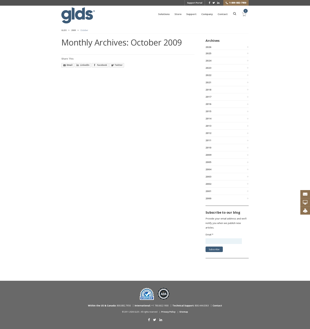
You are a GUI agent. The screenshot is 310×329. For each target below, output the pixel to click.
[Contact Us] (305, 194)
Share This (67, 58)
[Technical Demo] (305, 202)
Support (191, 14)
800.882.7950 (109, 305)
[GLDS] (78, 22)
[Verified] (147, 294)
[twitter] (213, 3)
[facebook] (209, 3)
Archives (212, 40)
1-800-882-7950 (237, 2)
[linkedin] (218, 3)
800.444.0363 (190, 305)
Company (207, 14)
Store (178, 14)
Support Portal (194, 2)
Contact (223, 14)
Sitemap (183, 311)
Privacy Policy (168, 311)
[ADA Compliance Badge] (163, 293)
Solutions (164, 14)
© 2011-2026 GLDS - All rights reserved (139, 311)
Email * (209, 234)
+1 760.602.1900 (152, 305)
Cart (244, 13)
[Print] (305, 211)
